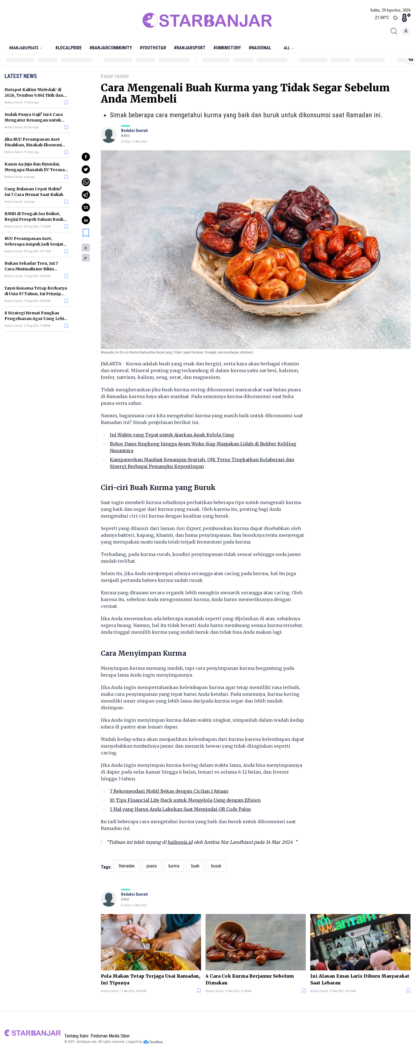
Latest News (21, 76)
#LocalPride (68, 47)
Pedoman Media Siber (110, 1036)
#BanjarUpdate (23, 48)
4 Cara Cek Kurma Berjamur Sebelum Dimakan (250, 979)
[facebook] (86, 157)
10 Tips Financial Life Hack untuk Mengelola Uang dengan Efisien (185, 800)
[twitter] (86, 169)
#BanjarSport (190, 47)
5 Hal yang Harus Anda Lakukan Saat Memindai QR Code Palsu (180, 809)
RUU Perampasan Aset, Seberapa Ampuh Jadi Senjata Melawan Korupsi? (35, 244)
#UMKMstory (227, 47)
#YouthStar (153, 47)
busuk (216, 866)
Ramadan (127, 866)
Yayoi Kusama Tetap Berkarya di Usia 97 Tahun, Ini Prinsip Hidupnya (36, 294)
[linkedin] (86, 220)
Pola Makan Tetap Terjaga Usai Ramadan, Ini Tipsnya (150, 979)
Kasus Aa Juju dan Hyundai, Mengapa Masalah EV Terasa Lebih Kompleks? (35, 170)
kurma (174, 866)
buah (195, 866)
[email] (86, 207)
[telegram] (86, 195)
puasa (152, 866)
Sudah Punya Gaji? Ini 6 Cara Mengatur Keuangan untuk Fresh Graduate (34, 120)
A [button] (86, 248)
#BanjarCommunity (110, 47)
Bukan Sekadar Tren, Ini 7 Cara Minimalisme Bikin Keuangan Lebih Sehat (31, 269)
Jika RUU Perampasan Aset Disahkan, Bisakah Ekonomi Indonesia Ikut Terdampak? (33, 145)
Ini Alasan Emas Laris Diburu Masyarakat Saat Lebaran (359, 979)
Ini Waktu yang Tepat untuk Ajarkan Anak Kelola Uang (172, 435)
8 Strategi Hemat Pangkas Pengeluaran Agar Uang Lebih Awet (36, 318)
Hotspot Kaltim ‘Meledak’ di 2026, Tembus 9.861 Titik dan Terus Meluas (34, 95)
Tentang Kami (76, 1036)
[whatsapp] (86, 182)
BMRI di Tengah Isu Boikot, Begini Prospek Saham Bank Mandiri (34, 219)
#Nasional (260, 47)
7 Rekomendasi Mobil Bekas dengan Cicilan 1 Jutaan (169, 791)
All (287, 48)
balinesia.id (180, 842)
